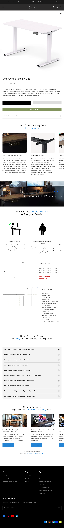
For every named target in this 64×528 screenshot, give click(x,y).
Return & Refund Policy (45, 490)
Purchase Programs (7, 479)
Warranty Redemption (45, 482)
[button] (47, 102)
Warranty (41, 479)
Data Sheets (42, 484)
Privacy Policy (42, 493)
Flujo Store (5, 476)
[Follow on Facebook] (3, 516)
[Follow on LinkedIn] (17, 516)
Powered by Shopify (14, 522)
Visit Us (27, 482)
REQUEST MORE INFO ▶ (32, 109)
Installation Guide (45, 276)
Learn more (8, 445)
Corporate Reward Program (9, 482)
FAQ (40, 476)
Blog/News (28, 479)
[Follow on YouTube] (12, 516)
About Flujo (28, 476)
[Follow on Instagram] (8, 516)
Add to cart (17, 103)
